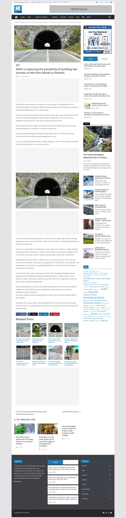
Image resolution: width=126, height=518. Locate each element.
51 (110, 498)
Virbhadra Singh (89, 318)
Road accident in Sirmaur (70, 412)
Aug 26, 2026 (95, 108)
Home (23, 17)
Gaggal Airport (97, 289)
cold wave (94, 283)
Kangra (85, 305)
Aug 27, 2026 (87, 98)
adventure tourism (94, 271)
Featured (63, 17)
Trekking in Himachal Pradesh (104, 316)
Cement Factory (103, 273)
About (89, 17)
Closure (85, 283)
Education (85, 498)
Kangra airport (92, 305)
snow (100, 314)
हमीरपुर (106, 320)
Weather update (88, 320)
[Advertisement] (47, 90)
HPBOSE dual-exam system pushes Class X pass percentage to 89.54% (101, 104)
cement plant (87, 275)
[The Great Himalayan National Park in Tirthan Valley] (97, 139)
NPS (109, 308)
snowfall (106, 314)
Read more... (18, 481)
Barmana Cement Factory (90, 273)
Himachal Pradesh (41, 17)
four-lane (101, 287)
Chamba (84, 475)
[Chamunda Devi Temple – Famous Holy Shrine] (88, 224)
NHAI (107, 308)
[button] (32, 17)
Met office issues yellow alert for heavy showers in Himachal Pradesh (24, 440)
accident (85, 271)
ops (102, 309)
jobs (107, 303)
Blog (77, 17)
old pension (86, 309)
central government (97, 275)
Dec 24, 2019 (87, 161)
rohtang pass (86, 314)
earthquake (86, 287)
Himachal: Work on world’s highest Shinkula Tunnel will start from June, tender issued (103, 191)
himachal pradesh (93, 297)
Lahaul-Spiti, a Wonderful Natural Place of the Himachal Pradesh (103, 248)
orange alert (106, 309)
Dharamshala (103, 285)
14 (110, 480)
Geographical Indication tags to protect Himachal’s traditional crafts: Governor (97, 95)
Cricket (84, 484)
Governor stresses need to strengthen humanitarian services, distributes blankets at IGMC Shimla (97, 114)
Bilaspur (84, 465)
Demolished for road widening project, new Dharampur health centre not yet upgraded (95, 85)
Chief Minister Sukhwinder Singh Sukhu (96, 279)
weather (99, 318)
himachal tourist (100, 300)
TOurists (95, 316)
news (103, 307)
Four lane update (88, 289)
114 (109, 470)
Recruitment (102, 311)
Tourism (54, 17)
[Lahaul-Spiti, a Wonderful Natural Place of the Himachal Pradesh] (88, 253)
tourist (90, 316)
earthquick (85, 494)
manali (86, 307)
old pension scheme (95, 309)
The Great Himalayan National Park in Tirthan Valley (94, 156)
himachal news (90, 294)
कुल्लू (102, 320)
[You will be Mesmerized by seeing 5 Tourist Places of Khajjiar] (88, 239)
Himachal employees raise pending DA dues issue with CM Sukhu (97, 75)
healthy (85, 292)
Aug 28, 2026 (87, 68)
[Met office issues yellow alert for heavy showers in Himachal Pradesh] (24, 425)
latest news (101, 305)
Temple (85, 316)
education (93, 287)
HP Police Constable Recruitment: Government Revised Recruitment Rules (31, 413)
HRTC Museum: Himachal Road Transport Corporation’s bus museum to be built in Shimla (103, 206)
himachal (93, 291)
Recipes (71, 17)
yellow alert (98, 320)
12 (110, 475)
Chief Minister (86, 276)
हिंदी (83, 17)
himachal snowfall (88, 300)
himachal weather (92, 302)
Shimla (94, 313)
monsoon (97, 308)
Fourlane (107, 287)
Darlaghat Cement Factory (90, 284)
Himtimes (27, 76)
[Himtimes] (16, 17)
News (29, 17)
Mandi (92, 308)
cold (89, 283)
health (104, 289)
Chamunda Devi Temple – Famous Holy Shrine (103, 219)
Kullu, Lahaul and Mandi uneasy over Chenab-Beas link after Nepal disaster (97, 65)
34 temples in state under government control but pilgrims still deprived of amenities (47, 441)
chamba (105, 275)
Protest (85, 311)
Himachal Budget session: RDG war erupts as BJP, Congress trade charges (69, 430)
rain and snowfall (93, 311)
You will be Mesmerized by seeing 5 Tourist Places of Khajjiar (103, 235)
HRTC (104, 303)
